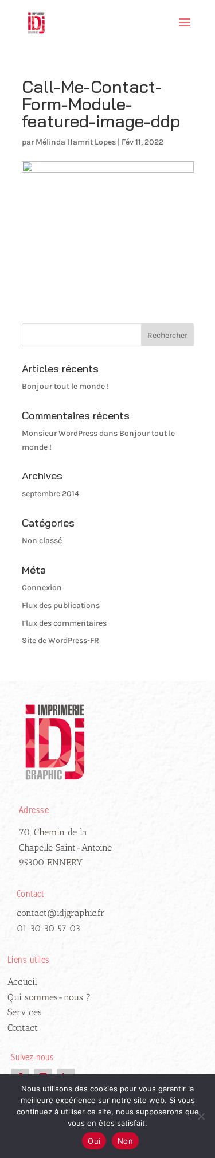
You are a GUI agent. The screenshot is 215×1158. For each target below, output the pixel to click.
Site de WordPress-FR (60, 640)
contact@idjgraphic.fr (60, 912)
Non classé (42, 540)
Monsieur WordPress (59, 433)
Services (24, 1012)
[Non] (200, 1116)
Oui (94, 1140)
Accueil (22, 981)
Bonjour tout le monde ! (65, 386)
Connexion (42, 587)
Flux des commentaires (64, 623)
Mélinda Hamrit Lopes (76, 142)
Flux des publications (61, 605)
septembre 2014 (50, 493)
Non (125, 1140)
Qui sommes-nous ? (49, 997)
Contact (22, 1027)
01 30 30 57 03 (48, 928)
